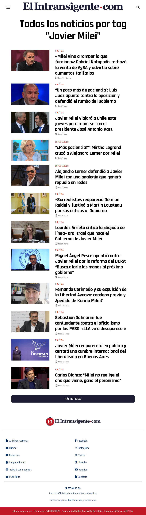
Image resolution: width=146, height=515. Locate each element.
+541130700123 (52, 511)
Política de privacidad (60, 500)
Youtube (82, 469)
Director (12, 448)
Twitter (82, 455)
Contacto (82, 477)
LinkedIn (82, 462)
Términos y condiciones (84, 500)
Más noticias (73, 399)
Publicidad (14, 477)
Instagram (83, 448)
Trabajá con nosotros (20, 469)
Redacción (14, 455)
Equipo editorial (16, 462)
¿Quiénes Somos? (18, 441)
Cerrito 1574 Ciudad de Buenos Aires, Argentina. (73, 491)
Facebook (82, 441)
